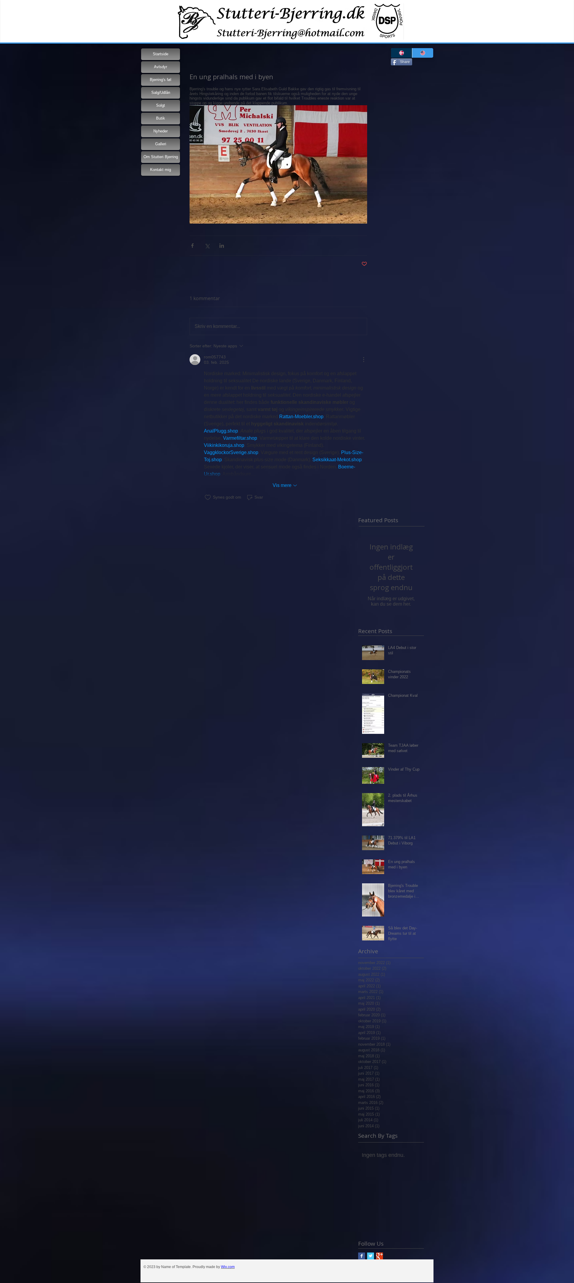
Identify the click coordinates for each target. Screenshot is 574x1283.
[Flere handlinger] (363, 359)
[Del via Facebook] (192, 245)
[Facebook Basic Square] (361, 1256)
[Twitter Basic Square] (370, 1256)
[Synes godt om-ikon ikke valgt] (208, 497)
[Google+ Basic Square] (379, 1256)
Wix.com (228, 1267)
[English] (422, 53)
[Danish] (401, 53)
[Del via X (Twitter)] (207, 245)
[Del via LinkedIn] (222, 245)
